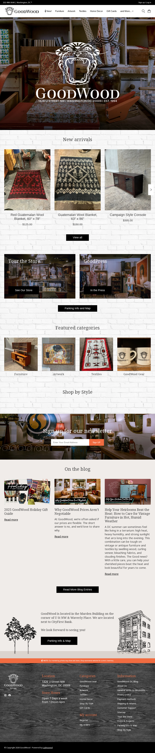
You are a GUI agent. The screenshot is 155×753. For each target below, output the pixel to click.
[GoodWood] (21, 11)
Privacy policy (124, 694)
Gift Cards (112, 11)
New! (49, 11)
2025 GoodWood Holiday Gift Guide (26, 511)
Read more (11, 519)
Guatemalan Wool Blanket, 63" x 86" (77, 217)
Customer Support (126, 707)
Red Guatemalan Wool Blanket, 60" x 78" (27, 217)
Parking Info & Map (59, 640)
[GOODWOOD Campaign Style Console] (128, 179)
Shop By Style (86, 703)
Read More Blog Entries (77, 589)
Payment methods (126, 699)
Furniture (59, 11)
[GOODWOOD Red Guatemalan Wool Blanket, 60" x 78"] (27, 179)
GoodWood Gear (134, 374)
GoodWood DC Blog (127, 681)
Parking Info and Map (78, 308)
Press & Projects (125, 720)
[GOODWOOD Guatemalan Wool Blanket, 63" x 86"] (77, 179)
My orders (85, 724)
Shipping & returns (126, 703)
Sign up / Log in (144, 3)
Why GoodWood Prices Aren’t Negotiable (76, 511)
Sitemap (121, 712)
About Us (122, 685)
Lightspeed (48, 747)
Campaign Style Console (128, 215)
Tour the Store (124, 716)
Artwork (71, 11)
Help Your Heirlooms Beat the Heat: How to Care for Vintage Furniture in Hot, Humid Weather (127, 515)
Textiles (82, 11)
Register (84, 720)
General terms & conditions (131, 690)
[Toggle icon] (143, 11)
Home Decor (96, 11)
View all (77, 237)
